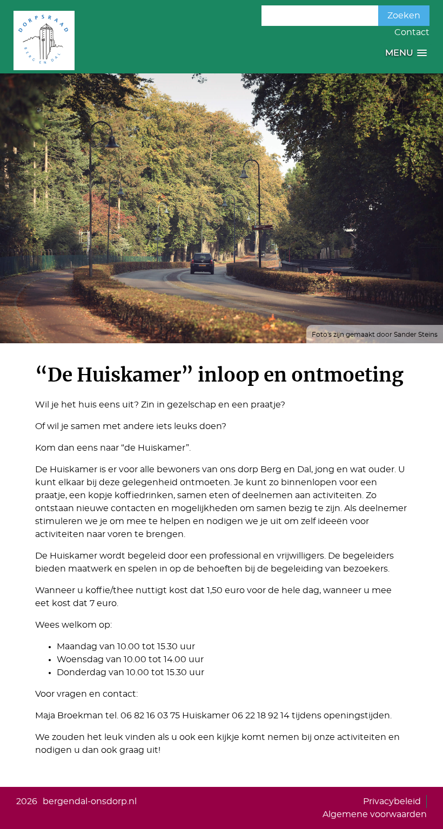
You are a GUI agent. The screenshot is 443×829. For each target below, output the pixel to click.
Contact (411, 32)
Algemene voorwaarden (375, 814)
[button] (406, 53)
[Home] (44, 40)
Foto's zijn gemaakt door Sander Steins (375, 334)
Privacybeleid (392, 801)
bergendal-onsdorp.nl (90, 801)
